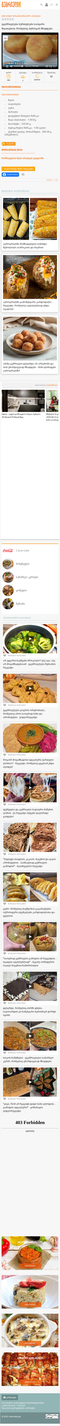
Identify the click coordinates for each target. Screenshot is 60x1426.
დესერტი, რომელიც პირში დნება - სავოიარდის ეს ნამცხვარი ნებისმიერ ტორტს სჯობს (29, 1012)
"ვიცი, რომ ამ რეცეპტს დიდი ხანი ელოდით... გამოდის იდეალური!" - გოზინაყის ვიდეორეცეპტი (29, 1107)
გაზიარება (12, 174)
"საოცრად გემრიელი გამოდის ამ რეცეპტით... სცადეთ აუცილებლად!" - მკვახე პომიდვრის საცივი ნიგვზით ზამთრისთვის (30, 962)
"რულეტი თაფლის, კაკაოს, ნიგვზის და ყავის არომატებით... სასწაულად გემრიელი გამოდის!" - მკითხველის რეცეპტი (29, 863)
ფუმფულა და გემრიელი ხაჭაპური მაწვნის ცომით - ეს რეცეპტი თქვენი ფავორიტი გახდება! (28, 813)
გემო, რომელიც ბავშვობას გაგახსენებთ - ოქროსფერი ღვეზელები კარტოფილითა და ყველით (29, 912)
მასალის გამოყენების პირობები (18, 1408)
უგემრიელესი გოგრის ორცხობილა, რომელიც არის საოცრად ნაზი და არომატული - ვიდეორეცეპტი (24, 714)
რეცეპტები (30, 1266)
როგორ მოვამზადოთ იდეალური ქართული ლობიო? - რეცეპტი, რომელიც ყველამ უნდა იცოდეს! (28, 763)
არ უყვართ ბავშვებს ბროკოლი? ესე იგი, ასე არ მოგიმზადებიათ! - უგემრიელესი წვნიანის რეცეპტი (29, 664)
